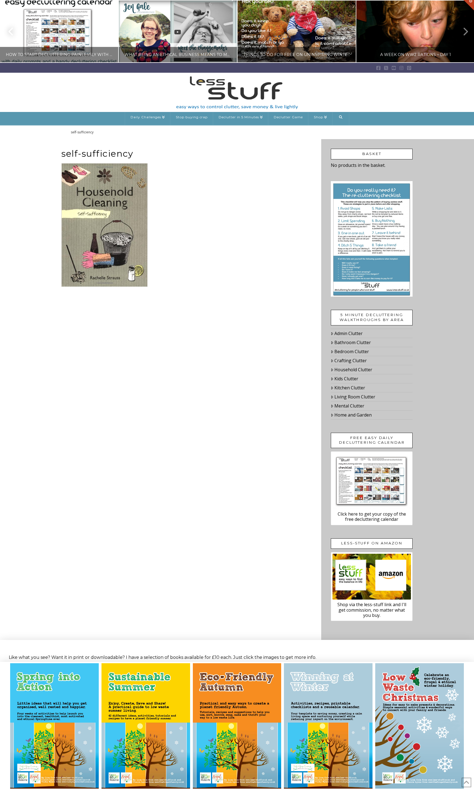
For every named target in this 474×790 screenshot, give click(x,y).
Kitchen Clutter (349, 388)
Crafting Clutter (350, 361)
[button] (469, 5)
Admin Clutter (348, 333)
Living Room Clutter (354, 397)
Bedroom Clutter (351, 351)
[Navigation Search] (340, 118)
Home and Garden (353, 415)
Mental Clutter (349, 406)
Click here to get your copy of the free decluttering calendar (372, 516)
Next (462, 31)
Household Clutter (353, 370)
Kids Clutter (346, 379)
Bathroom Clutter (352, 342)
